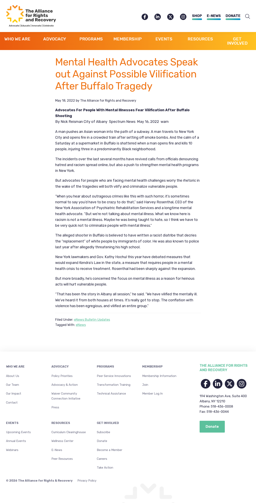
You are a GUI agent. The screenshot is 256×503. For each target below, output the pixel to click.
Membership (152, 366)
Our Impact (13, 393)
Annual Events (16, 441)
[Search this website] (247, 16)
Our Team (12, 385)
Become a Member (109, 450)
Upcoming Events (18, 432)
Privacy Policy (86, 480)
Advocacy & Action (64, 385)
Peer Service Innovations (114, 376)
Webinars (12, 450)
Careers (102, 459)
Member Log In (152, 393)
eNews (81, 325)
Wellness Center (62, 441)
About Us (12, 376)
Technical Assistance (111, 393)
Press (55, 407)
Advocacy (60, 366)
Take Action (105, 467)
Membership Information (159, 376)
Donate (233, 16)
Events (12, 423)
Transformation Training (113, 385)
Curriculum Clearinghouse (68, 432)
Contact (12, 402)
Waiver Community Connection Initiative (65, 396)
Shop (197, 16)
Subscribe (103, 432)
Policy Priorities (62, 376)
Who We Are (15, 366)
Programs (105, 366)
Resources (60, 423)
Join (145, 385)
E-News (214, 16)
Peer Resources (62, 459)
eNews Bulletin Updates (92, 320)
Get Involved (108, 423)
